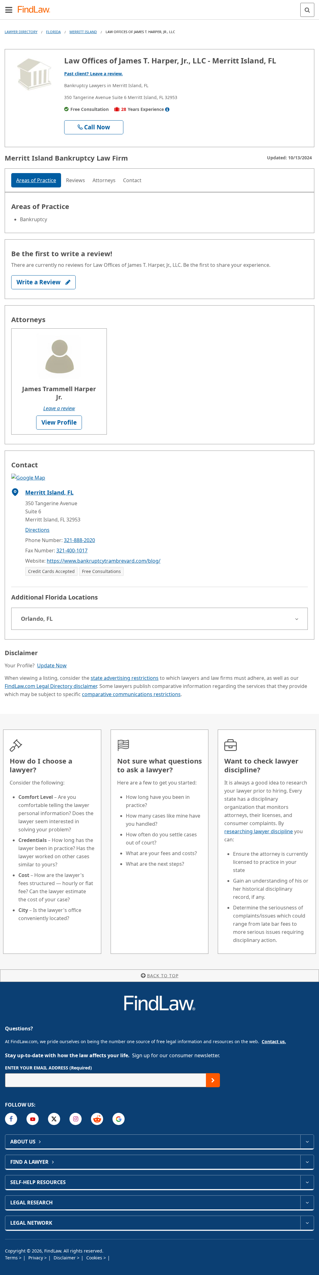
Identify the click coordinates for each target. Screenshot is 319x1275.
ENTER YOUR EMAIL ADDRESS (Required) (48, 1068)
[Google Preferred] (118, 1119)
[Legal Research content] (307, 1202)
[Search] (307, 10)
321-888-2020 (79, 540)
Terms (12, 1258)
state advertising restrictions (125, 678)
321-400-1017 (72, 550)
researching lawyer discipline (258, 831)
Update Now (52, 665)
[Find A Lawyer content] (307, 1162)
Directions (37, 529)
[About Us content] (307, 1141)
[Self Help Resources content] (307, 1182)
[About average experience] (167, 109)
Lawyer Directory (21, 31)
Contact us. (274, 1041)
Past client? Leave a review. (93, 74)
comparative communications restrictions (131, 694)
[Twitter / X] (54, 1119)
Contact (132, 180)
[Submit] (213, 1080)
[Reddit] (97, 1119)
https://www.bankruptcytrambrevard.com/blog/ (103, 560)
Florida (53, 31)
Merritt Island (83, 31)
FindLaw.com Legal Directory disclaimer (51, 686)
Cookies (94, 1258)
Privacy (36, 1258)
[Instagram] (75, 1119)
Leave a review (59, 408)
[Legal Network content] (307, 1223)
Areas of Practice (36, 180)
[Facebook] (11, 1119)
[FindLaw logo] (36, 10)
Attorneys (104, 180)
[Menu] (8, 9)
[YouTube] (32, 1119)
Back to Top (163, 976)
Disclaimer (65, 1258)
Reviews (75, 180)
